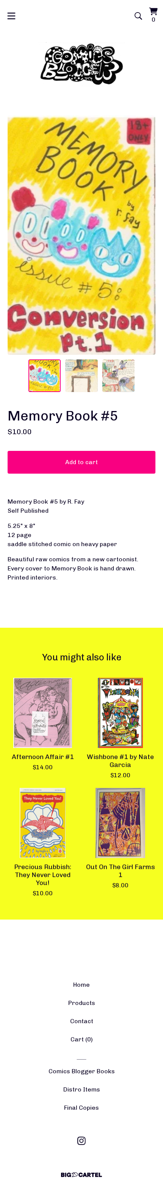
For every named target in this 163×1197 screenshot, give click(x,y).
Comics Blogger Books (82, 1071)
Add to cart (81, 462)
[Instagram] (81, 1141)
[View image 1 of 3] (44, 375)
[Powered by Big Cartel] (81, 1174)
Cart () (82, 1039)
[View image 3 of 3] (118, 375)
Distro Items (81, 1089)
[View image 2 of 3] (81, 375)
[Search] (138, 16)
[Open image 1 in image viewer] (81, 235)
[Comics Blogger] (81, 64)
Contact (81, 1021)
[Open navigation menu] (11, 16)
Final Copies (81, 1107)
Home (81, 984)
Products (81, 1002)
